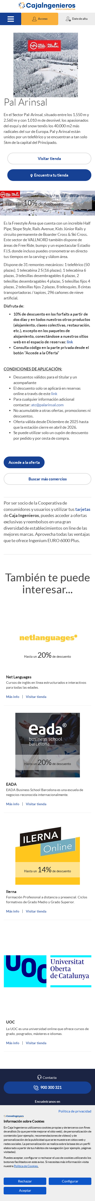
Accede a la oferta (24, 462)
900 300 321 (51, 1087)
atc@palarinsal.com (47, 405)
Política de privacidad (74, 1111)
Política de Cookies (26, 1166)
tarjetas (82, 509)
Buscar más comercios (47, 479)
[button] (39, 19)
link (70, 342)
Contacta (50, 1078)
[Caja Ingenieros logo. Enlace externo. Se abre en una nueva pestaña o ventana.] (14, 1116)
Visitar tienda (49, 158)
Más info (12, 697)
